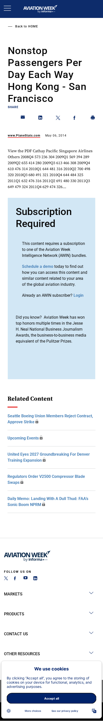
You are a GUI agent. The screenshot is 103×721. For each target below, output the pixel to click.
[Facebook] (16, 579)
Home (33, 26)
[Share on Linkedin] (40, 119)
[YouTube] (26, 579)
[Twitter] (6, 579)
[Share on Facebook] (75, 119)
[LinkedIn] (35, 579)
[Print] (93, 119)
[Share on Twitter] (58, 119)
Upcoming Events (23, 438)
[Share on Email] (23, 119)
